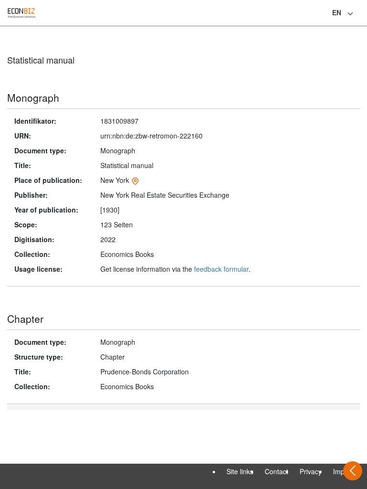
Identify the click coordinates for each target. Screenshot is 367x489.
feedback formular (221, 269)
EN (336, 12)
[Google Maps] (135, 180)
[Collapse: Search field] (359, 14)
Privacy (311, 471)
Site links (240, 471)
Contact (276, 471)
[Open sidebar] (352, 470)
